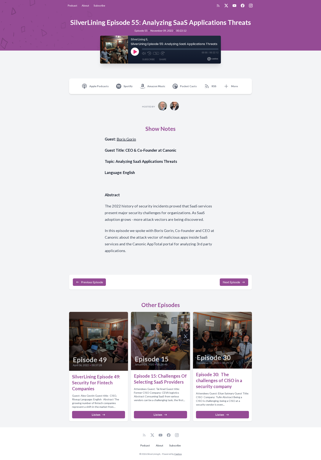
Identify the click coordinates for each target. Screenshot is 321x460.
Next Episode (231, 282)
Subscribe (99, 5)
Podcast (72, 5)
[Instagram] (250, 5)
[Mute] (144, 53)
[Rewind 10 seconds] (149, 53)
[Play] (135, 52)
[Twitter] (226, 5)
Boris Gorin (126, 139)
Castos (178, 454)
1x (156, 53)
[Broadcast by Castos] (212, 59)
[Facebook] (242, 5)
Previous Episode (92, 282)
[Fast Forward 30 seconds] (163, 53)
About (85, 5)
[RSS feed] (218, 5)
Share (162, 59)
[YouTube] (234, 5)
